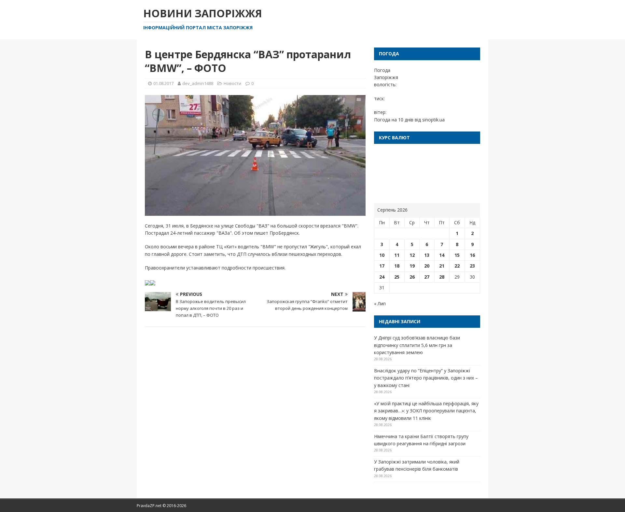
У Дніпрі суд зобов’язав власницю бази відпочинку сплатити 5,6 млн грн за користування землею (417, 345)
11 (396, 255)
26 (412, 277)
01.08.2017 (163, 83)
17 (381, 266)
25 (396, 277)
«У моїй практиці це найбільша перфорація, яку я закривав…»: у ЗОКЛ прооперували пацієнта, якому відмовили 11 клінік (426, 410)
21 (441, 266)
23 (472, 266)
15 (457, 255)
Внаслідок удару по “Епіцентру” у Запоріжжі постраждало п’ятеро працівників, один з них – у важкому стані (426, 377)
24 (381, 277)
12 (412, 255)
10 (381, 255)
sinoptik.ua (433, 120)
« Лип (380, 303)
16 (472, 255)
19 (412, 266)
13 (426, 255)
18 (396, 266)
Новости (232, 83)
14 (441, 255)
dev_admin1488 (197, 83)
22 (457, 266)
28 (441, 277)
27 (426, 277)
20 (426, 266)
